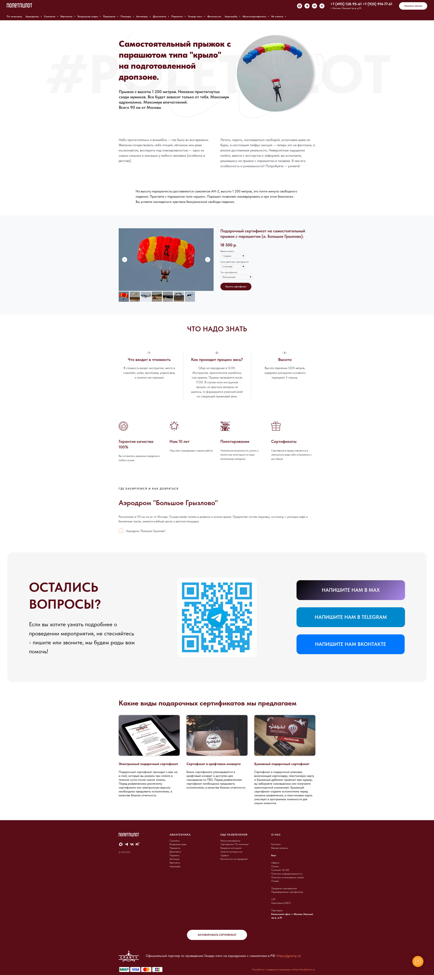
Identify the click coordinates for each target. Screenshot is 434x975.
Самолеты (50, 16)
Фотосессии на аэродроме (234, 859)
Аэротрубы (231, 16)
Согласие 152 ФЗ (280, 870)
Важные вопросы (279, 848)
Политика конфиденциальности (286, 873)
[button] (413, 6)
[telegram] (307, 5)
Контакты (276, 844)
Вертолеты (67, 16)
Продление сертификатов (284, 888)
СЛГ (273, 899)
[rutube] (321, 5)
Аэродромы (33, 16)
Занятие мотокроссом (231, 851)
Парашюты (109, 16)
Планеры (126, 16)
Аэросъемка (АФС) (281, 903)
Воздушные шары (88, 16)
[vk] (314, 5)
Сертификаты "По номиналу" (234, 844)
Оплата (275, 866)
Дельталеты (160, 16)
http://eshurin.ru (307, 969)
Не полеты (277, 16)
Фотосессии (214, 16)
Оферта (275, 862)
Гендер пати (195, 16)
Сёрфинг (224, 855)
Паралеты (177, 16)
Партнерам (276, 910)
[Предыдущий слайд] (124, 259)
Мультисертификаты (255, 16)
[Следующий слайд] (207, 259)
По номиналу (14, 16)
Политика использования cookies (287, 877)
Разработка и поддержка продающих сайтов (275, 969)
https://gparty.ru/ (289, 956)
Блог (273, 855)
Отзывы (275, 881)
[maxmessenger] (299, 5)
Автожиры (142, 16)
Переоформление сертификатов (287, 892)
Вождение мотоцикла (230, 848)
